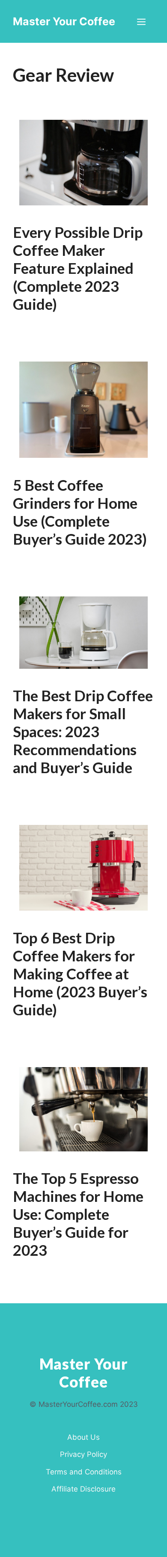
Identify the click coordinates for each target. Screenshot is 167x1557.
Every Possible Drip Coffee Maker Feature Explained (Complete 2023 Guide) (78, 268)
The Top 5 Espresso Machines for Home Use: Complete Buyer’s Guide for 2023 (78, 1214)
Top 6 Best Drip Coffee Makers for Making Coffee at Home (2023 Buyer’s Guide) (80, 973)
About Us (83, 1437)
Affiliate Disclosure (83, 1489)
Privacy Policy (83, 1454)
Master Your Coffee (64, 21)
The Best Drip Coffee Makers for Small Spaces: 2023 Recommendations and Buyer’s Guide (83, 731)
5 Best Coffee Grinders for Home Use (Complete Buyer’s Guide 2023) (80, 512)
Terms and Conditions (84, 1472)
